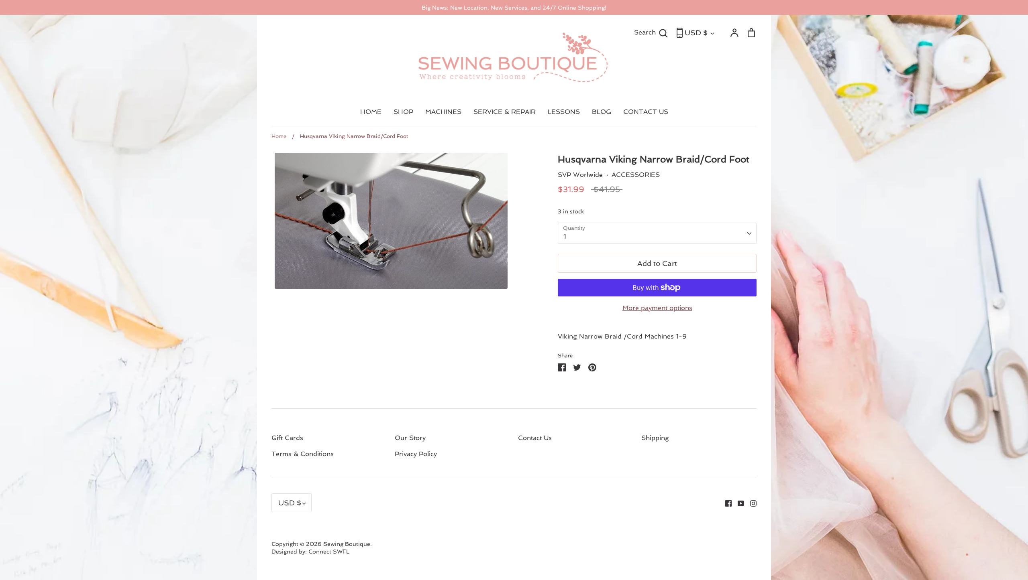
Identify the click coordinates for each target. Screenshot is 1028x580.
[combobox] (657, 233)
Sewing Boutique (346, 544)
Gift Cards (287, 438)
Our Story (410, 438)
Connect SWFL (328, 551)
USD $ (696, 32)
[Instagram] (750, 503)
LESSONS (564, 112)
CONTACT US (645, 112)
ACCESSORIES (636, 174)
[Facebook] (725, 503)
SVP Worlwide (580, 174)
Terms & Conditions (302, 454)
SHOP (403, 112)
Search (651, 32)
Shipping (655, 438)
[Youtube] (738, 503)
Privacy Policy (416, 454)
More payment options (657, 308)
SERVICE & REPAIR (504, 112)
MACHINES (443, 112)
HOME (370, 112)
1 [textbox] (564, 236)
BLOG (601, 112)
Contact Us (535, 438)
